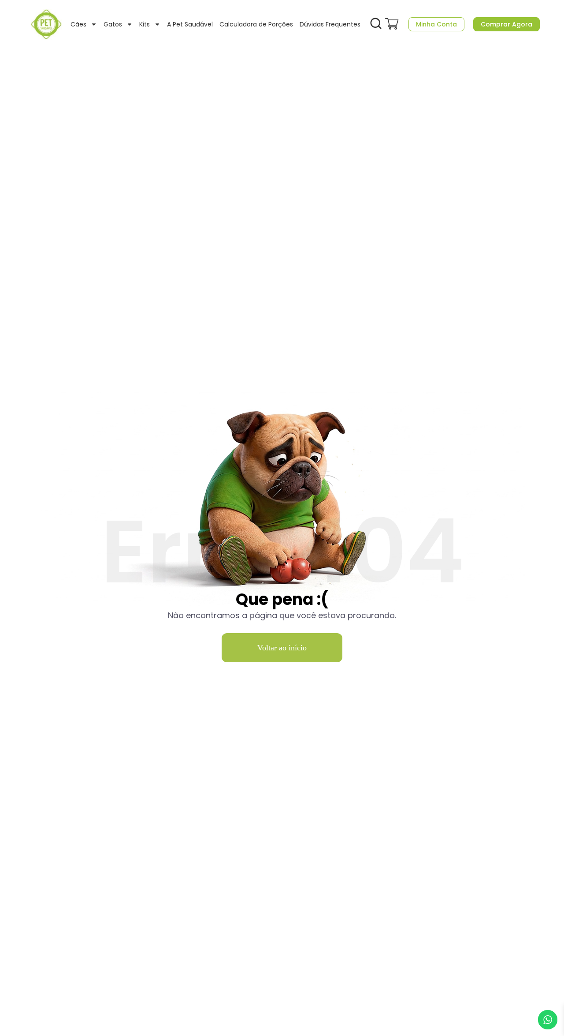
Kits (144, 24)
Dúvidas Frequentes (330, 24)
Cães (78, 24)
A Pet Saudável (190, 24)
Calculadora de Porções (256, 24)
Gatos (113, 24)
